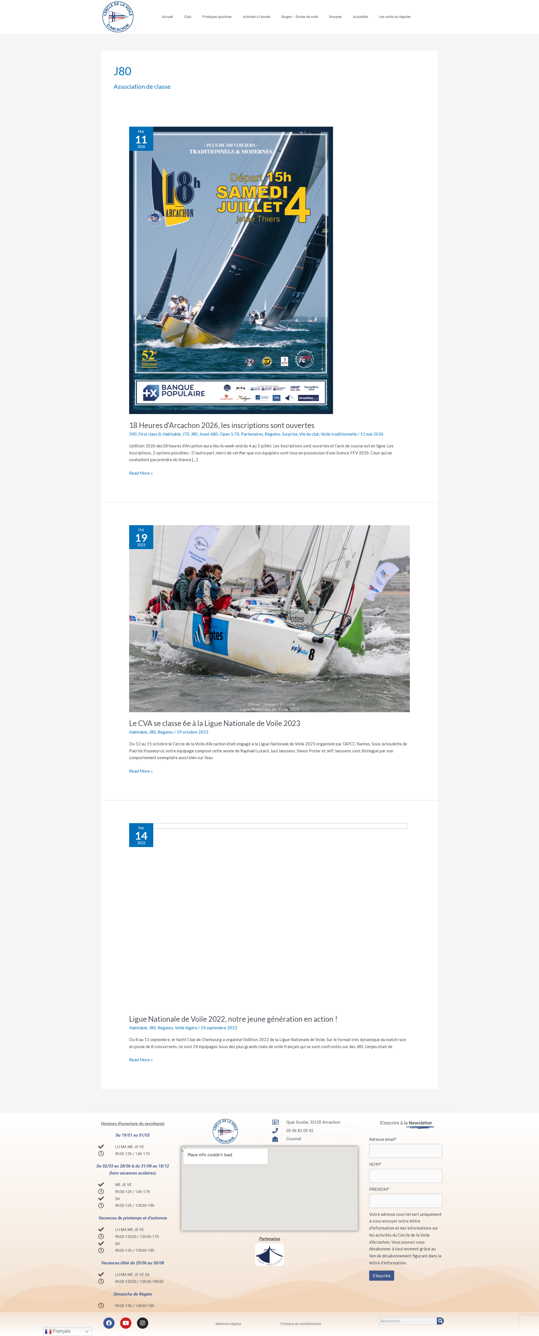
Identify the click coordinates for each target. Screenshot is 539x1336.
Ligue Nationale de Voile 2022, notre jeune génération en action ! (233, 1018)
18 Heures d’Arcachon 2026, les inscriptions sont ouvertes (221, 425)
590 (133, 433)
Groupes (335, 17)
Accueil (167, 17)
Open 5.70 (229, 433)
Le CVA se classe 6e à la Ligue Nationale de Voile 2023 (214, 723)
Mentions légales (228, 1324)
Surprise (290, 433)
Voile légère (186, 1027)
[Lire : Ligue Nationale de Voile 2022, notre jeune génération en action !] (268, 915)
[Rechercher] (440, 1320)
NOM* (375, 1164)
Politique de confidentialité (300, 1324)
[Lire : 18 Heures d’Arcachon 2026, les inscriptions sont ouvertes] (231, 269)
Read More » (141, 472)
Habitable (172, 433)
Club (187, 17)
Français (61, 1331)
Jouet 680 (208, 433)
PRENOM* (379, 1189)
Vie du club (309, 433)
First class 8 (149, 433)
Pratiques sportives (217, 17)
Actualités (360, 17)
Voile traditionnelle (339, 433)
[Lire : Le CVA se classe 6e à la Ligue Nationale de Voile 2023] (269, 618)
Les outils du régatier (395, 17)
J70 (185, 433)
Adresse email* (383, 1139)
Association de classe (142, 86)
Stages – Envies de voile (299, 17)
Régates (272, 433)
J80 (194, 433)
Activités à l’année (256, 17)
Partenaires (252, 433)
